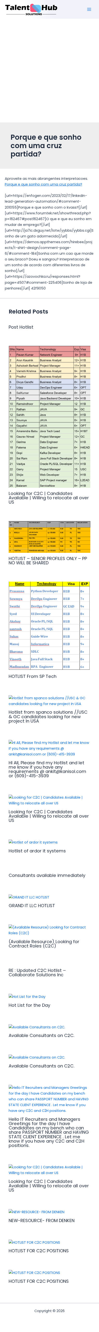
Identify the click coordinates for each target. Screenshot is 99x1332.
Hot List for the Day (29, 1005)
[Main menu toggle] (89, 9)
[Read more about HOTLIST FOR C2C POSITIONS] (34, 1242)
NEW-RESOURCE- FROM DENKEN (41, 1220)
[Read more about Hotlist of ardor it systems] (33, 842)
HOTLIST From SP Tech (32, 676)
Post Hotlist (21, 327)
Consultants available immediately (47, 875)
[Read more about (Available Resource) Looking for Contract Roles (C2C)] (49, 930)
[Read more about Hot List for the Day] (27, 996)
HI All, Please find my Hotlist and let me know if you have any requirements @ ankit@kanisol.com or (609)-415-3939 (47, 769)
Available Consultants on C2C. (41, 1035)
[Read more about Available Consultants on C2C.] (37, 1027)
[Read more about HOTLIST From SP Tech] (49, 626)
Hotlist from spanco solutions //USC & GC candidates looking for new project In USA (48, 716)
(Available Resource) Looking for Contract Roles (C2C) (44, 944)
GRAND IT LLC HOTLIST (32, 906)
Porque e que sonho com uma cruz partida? (43, 184)
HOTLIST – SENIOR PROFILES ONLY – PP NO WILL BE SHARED (48, 560)
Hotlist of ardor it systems (37, 851)
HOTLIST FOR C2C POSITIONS (39, 1251)
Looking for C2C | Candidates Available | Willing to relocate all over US (49, 497)
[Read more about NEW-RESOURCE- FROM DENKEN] (36, 1211)
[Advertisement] (49, 70)
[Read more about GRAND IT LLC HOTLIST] (29, 897)
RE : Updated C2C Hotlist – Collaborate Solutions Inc (37, 972)
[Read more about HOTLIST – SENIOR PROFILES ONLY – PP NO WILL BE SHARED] (49, 536)
